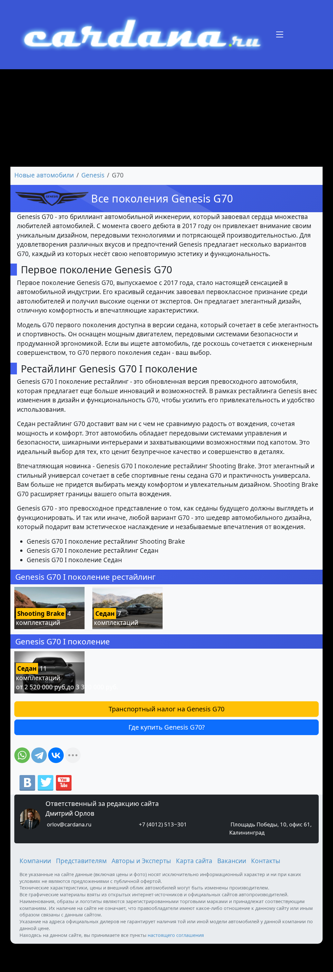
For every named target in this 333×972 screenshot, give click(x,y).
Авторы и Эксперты (141, 861)
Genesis (92, 175)
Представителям (81, 861)
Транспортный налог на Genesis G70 (166, 709)
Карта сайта (194, 861)
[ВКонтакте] (56, 755)
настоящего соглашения (176, 935)
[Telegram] (39, 755)
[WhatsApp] (22, 755)
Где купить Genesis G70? (166, 727)
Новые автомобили (44, 175)
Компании (35, 861)
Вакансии (231, 861)
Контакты (265, 861)
